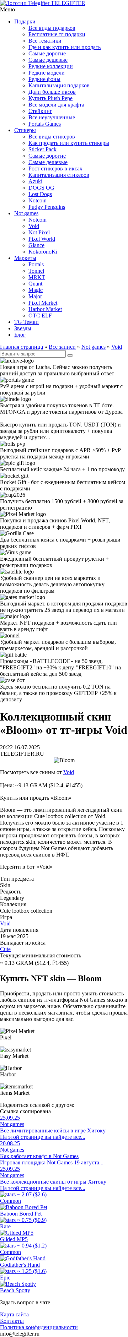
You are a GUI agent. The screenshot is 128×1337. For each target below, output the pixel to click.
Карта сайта (14, 1314)
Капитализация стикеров (58, 175)
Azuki (35, 181)
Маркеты (25, 258)
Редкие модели (46, 73)
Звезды (22, 328)
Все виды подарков (51, 28)
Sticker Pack (42, 149)
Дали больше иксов (52, 92)
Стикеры (25, 130)
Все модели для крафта (56, 105)
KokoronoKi (42, 252)
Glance (36, 245)
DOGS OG (41, 188)
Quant (35, 284)
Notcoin (37, 200)
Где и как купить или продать (64, 47)
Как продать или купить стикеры (68, 143)
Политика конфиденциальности (39, 1327)
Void (33, 226)
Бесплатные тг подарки (56, 34)
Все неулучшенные (51, 117)
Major (35, 296)
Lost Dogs (40, 194)
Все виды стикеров (51, 137)
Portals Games (44, 124)
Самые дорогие (47, 53)
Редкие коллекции (50, 66)
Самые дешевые (48, 60)
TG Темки (26, 322)
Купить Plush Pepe (50, 98)
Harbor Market (45, 309)
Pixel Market (42, 303)
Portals (36, 264)
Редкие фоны (44, 79)
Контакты (12, 1321)
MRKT (36, 277)
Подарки (25, 21)
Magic (35, 290)
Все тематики (45, 41)
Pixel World (41, 239)
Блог (20, 335)
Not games (26, 213)
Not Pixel (39, 232)
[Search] (70, 355)
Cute (5, 949)
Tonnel (36, 271)
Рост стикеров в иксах (55, 168)
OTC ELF (40, 315)
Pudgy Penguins (46, 207)
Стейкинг (40, 111)
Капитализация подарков (59, 85)
